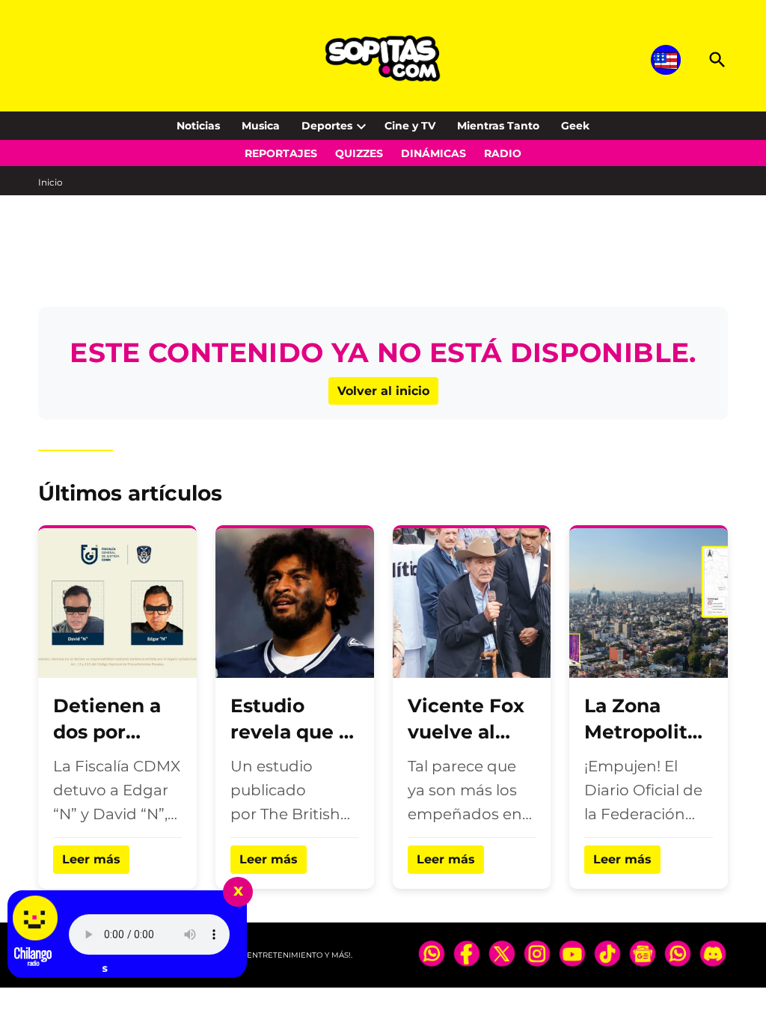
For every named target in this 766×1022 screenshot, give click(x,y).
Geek (575, 125)
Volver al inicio (383, 391)
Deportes (326, 125)
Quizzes (359, 153)
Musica (261, 125)
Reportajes (281, 153)
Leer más (91, 859)
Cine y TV (409, 125)
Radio (502, 153)
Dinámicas (433, 153)
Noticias (198, 125)
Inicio (50, 182)
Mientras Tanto (498, 125)
